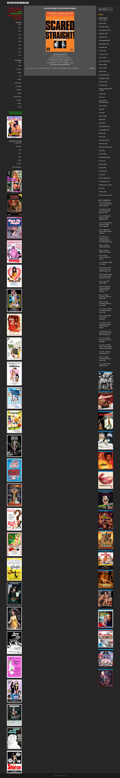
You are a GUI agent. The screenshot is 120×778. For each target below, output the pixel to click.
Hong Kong (18, 83)
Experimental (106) (104, 75)
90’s (20, 27)
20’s (20, 52)
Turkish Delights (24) (104, 178)
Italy (20, 62)
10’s (20, 55)
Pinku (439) (102, 136)
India (19, 107)
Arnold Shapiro (62, 68)
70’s (20, 34)
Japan (19, 79)
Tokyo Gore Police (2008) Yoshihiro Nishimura (105, 231)
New (68, 68)
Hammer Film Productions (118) (104, 101)
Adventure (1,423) (104, 26)
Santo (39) (102, 150)
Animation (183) (103, 33)
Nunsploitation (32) (104, 130)
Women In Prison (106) (105, 195)
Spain (19, 72)
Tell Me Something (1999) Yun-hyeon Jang (105, 296)
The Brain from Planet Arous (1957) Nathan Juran (105, 332)
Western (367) (103, 191)
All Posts (18, 146)
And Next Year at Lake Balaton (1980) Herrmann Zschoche (105, 276)
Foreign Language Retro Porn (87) (105, 89)
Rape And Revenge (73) (105, 147)
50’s (20, 41)
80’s (20, 31)
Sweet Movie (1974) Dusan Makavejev (105, 317)
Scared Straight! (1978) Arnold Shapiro (60, 8)
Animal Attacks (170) (104, 30)
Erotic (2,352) (102, 68)
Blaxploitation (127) (104, 44)
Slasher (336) (102, 164)
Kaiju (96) (101, 109)
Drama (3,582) (103, 64)
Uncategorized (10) (104, 181)
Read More (91, 68)
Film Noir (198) (103, 85)
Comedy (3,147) (103, 54)
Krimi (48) (101, 112)
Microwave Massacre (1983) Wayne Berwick (105, 217)
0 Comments (75, 68)
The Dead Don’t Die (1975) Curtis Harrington (105, 339)
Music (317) (102, 123)
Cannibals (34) (103, 47)
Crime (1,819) (103, 57)
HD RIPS (100, 14)
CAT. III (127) (102, 50)
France (19, 69)
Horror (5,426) (103, 105)
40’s (20, 45)
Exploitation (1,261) (104, 78)
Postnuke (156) (103, 143)
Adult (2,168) (102, 23)
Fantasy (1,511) (103, 81)
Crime (41, 68)
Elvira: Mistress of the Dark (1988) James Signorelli (105, 224)
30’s (20, 48)
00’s (20, 24)
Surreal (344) (102, 167)
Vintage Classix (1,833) (105, 185)
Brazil (19, 93)
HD (20, 150)
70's (57, 68)
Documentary (46, 68)
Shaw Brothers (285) (104, 157)
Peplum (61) (102, 133)
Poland (19, 100)
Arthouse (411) (103, 37)
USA (70, 68)
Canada (19, 89)
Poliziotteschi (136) (104, 140)
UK (20, 76)
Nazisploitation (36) (104, 126)
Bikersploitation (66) (104, 40)
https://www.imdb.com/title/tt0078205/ (60, 64)
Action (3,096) (103, 20)
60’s (20, 38)
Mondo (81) (102, 119)
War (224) (101, 188)
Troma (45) (102, 174)
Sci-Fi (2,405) (102, 154)
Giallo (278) (102, 93)
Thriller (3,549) (103, 171)
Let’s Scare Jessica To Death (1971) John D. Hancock (105, 203)
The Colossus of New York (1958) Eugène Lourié (105, 269)
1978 (55, 68)
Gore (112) (102, 97)
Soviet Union (17, 96)
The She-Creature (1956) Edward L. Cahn (105, 210)
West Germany (17, 167)
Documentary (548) (104, 61)
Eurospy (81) (102, 71)
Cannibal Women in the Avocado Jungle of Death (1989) (105, 346)
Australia (18, 86)
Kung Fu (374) (103, 116)
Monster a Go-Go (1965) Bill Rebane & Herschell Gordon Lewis (105, 240)
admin (100, 245)
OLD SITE (18, 143)
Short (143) (102, 160)
